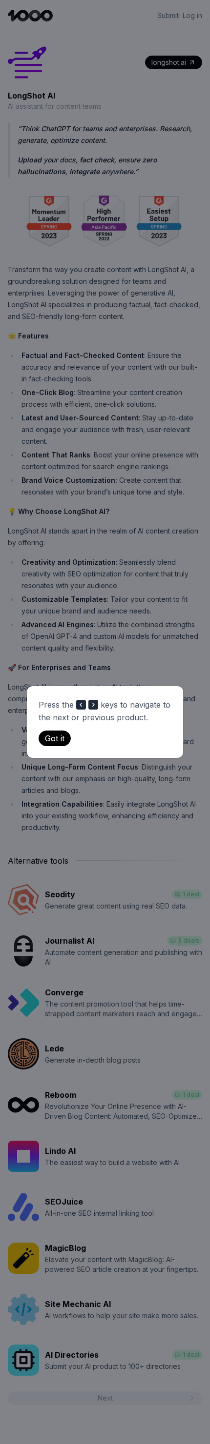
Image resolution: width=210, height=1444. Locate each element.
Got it (54, 738)
